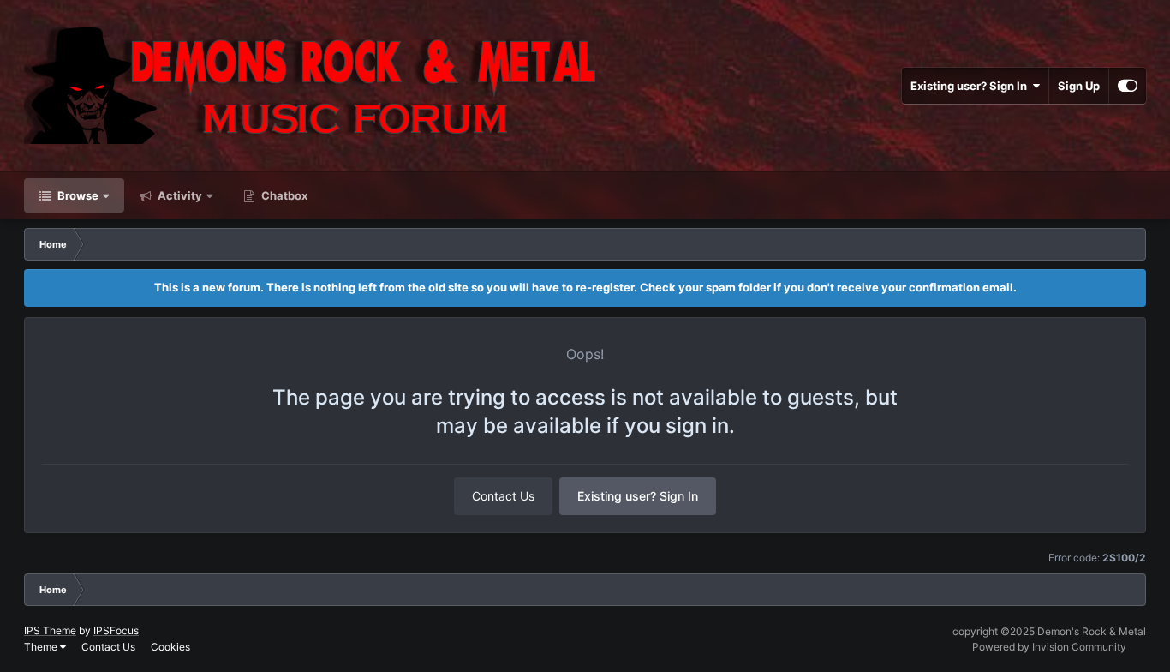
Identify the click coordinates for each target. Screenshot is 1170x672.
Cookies (170, 646)
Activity (178, 195)
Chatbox (283, 195)
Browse (76, 195)
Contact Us (503, 496)
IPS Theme (50, 630)
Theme (42, 646)
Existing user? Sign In (971, 86)
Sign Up (1079, 86)
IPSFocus (116, 630)
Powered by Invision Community (1049, 646)
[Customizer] (1127, 86)
